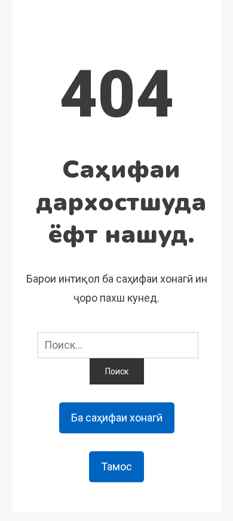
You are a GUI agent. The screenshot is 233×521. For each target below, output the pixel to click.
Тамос (116, 466)
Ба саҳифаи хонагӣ (117, 417)
